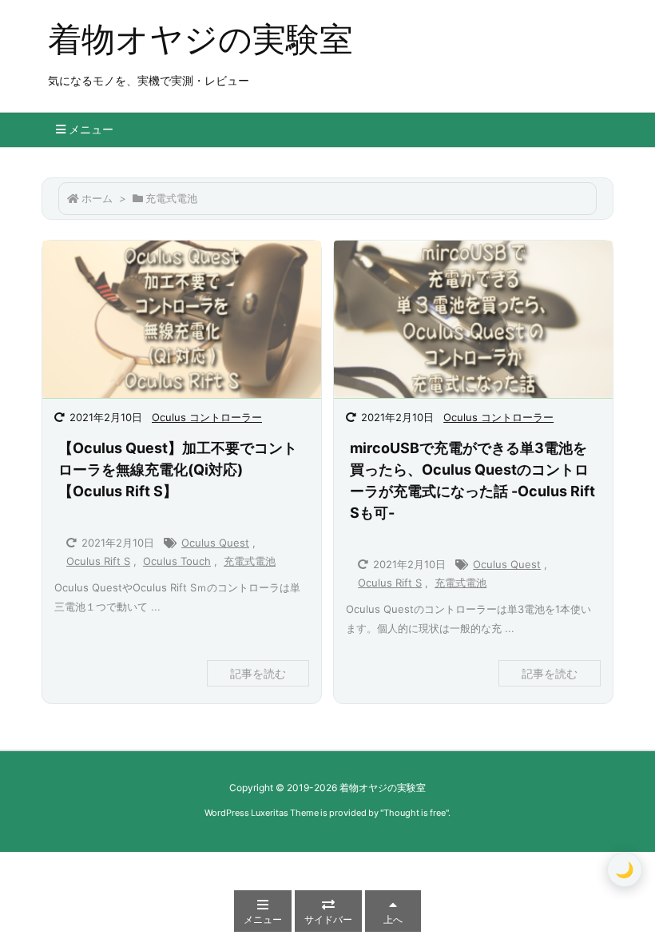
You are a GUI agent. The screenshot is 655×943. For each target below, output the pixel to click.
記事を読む (258, 673)
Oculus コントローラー (207, 417)
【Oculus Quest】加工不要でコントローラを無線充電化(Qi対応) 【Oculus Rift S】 (177, 469)
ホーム (97, 198)
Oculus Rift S (98, 561)
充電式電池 (250, 561)
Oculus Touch (177, 561)
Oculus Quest (215, 542)
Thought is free (414, 812)
